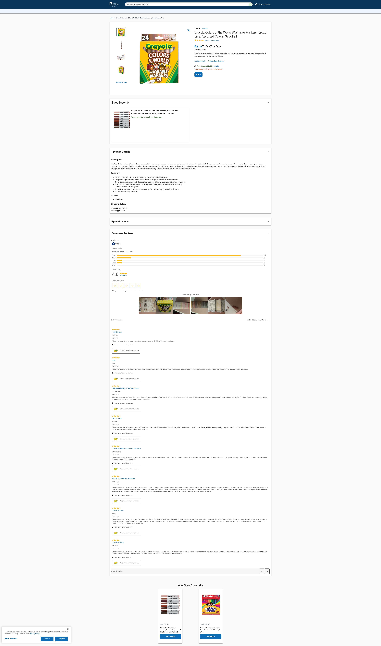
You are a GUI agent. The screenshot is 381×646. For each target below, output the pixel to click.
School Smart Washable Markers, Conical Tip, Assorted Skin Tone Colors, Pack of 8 (170, 630)
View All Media (121, 82)
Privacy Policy (34, 633)
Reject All (47, 638)
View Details (170, 636)
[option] (121, 33)
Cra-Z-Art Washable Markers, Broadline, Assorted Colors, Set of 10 (210, 630)
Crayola (204, 28)
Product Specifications (216, 61)
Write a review (215, 40)
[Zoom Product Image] (188, 30)
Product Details (199, 61)
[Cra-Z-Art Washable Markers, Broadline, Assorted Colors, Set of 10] (210, 606)
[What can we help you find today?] (250, 4)
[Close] (68, 629)
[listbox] (121, 52)
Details (216, 66)
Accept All (61, 638)
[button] (262, 4)
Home (111, 18)
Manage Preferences (11, 638)
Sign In (198, 46)
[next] (121, 77)
